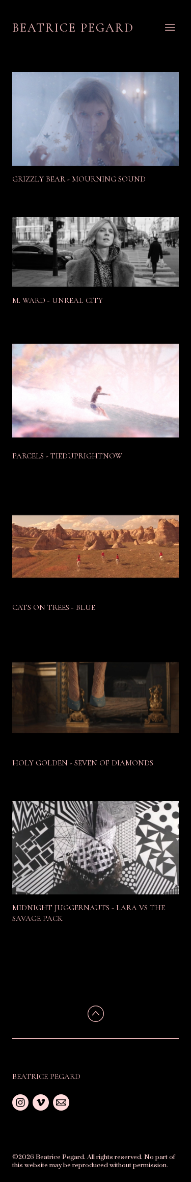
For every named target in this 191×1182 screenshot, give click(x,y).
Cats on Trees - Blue (53, 607)
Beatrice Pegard (46, 1076)
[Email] (61, 1102)
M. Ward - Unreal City (57, 300)
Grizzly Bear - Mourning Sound (79, 179)
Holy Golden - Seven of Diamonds (82, 762)
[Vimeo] (41, 1102)
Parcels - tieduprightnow (67, 455)
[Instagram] (20, 1102)
